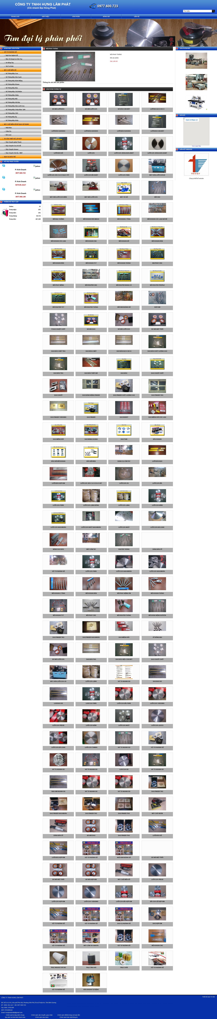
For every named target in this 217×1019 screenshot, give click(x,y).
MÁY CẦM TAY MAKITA (91, 945)
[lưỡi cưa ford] (58, 502)
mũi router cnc (91, 285)
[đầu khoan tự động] (91, 986)
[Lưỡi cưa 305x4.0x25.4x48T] (157, 149)
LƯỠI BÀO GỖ (157, 835)
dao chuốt (58, 395)
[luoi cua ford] (91, 700)
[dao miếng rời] (58, 436)
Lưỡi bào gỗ (58, 153)
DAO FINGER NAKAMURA (91, 637)
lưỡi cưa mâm (157, 505)
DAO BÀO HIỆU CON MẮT (124, 659)
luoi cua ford (91, 703)
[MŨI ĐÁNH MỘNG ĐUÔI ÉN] (157, 612)
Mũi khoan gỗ (124, 241)
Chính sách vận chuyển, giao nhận (42, 1015)
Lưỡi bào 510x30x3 (124, 131)
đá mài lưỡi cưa (124, 329)
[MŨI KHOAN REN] (91, 589)
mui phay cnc (157, 263)
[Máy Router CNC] (196, 69)
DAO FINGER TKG (58, 637)
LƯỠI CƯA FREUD (157, 879)
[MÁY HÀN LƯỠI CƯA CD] (58, 678)
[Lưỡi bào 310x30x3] (58, 124)
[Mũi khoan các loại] (58, 237)
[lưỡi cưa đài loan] (157, 520)
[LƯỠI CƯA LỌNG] (91, 678)
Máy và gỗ (124, 197)
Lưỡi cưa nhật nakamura (91, 527)
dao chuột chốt (157, 373)
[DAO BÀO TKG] (91, 652)
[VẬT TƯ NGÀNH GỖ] (91, 855)
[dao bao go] (157, 678)
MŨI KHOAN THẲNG (157, 593)
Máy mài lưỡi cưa (91, 197)
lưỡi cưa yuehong (157, 703)
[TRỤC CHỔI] (124, 965)
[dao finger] (91, 414)
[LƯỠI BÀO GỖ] (157, 832)
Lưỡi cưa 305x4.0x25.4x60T (124, 153)
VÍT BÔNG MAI (157, 637)
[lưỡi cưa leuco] (157, 722)
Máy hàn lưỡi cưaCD (157, 175)
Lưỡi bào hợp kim (58, 483)
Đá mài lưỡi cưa (91, 109)
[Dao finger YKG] (157, 392)
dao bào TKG (58, 373)
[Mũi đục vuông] (58, 216)
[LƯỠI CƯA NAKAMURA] (124, 567)
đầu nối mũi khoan (58, 461)
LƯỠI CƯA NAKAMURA (124, 571)
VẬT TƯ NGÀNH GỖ (91, 857)
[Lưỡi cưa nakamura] (58, 524)
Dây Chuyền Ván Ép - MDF (14, 153)
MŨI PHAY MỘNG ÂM (124, 593)
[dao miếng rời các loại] (157, 414)
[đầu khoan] (157, 436)
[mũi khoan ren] (157, 238)
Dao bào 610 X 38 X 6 (124, 351)
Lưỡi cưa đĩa (157, 483)
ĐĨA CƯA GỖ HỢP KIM (157, 901)
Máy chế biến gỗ (10, 70)
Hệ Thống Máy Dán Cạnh (13, 77)
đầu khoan (157, 439)
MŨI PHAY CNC (91, 615)
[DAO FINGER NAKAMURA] (91, 632)
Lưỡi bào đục (157, 461)
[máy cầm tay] (91, 542)
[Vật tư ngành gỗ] (157, 744)
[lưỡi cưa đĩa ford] (124, 700)
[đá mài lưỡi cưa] (124, 325)
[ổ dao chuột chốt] (58, 325)
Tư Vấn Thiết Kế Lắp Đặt (13, 139)
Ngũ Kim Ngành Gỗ (12, 55)
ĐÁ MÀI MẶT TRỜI (157, 857)
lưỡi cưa (91, 153)
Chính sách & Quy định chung (15, 1015)
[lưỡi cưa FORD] (91, 567)
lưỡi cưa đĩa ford (124, 703)
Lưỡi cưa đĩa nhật (91, 175)
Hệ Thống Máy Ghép (12, 95)
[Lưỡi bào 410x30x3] (91, 124)
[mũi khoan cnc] (157, 942)
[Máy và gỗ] (124, 194)
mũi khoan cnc (157, 945)
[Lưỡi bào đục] (157, 454)
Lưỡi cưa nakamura (58, 527)
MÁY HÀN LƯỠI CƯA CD (58, 681)
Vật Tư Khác (10, 66)
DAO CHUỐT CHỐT (157, 659)
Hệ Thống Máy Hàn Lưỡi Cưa (15, 106)
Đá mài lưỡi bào (58, 109)
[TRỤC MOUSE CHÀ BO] (58, 964)
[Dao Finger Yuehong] (58, 410)
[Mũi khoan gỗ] (124, 238)
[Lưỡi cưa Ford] (124, 171)
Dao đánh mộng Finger (91, 395)
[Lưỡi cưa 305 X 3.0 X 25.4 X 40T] (91, 476)
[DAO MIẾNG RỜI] (124, 630)
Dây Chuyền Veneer (12, 149)
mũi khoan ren (157, 241)
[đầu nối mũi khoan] (58, 458)
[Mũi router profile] (157, 282)
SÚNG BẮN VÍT (58, 835)
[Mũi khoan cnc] (91, 238)
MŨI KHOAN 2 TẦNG (58, 593)
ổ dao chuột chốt (58, 329)
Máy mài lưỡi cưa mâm (58, 197)
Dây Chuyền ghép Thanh (13, 142)
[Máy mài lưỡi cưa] (91, 190)
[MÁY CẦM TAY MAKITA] (91, 943)
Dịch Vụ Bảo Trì (9, 157)
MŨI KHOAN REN (91, 593)
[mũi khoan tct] (91, 260)
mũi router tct (58, 307)
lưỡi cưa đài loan (157, 527)
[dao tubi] (124, 436)
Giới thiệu (45, 16)
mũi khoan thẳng (124, 263)
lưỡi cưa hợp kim (58, 901)
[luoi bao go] (58, 700)
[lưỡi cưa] (91, 149)
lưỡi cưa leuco (157, 725)
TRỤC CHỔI (124, 967)
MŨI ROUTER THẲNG (124, 615)
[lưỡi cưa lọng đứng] (91, 502)
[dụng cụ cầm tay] (124, 454)
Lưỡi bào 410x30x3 (91, 131)
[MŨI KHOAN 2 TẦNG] (58, 589)
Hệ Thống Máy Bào (12, 88)
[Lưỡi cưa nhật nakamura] (91, 520)
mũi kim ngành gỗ (124, 307)
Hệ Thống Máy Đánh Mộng (14, 81)
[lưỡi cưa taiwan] (91, 744)
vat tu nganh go (124, 681)
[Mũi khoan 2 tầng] (124, 216)
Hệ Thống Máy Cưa (12, 73)
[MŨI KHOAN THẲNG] (157, 589)
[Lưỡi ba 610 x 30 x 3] (157, 102)
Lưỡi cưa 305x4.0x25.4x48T (157, 153)
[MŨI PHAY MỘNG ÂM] (124, 589)
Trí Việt (212, 997)
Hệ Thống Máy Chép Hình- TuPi (15, 109)
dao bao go (157, 681)
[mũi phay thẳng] (75, 81)
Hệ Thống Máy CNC (12, 113)
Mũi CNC (157, 197)
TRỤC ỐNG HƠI (91, 967)
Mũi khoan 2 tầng (124, 219)
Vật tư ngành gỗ (10, 52)
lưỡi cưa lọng (124, 505)
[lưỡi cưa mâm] (157, 502)
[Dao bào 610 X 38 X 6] (124, 344)
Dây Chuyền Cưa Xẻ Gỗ (13, 146)
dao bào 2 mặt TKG (58, 351)
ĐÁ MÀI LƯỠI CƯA (58, 659)
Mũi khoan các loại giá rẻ (157, 219)
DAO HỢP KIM (157, 923)
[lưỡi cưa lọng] (124, 502)
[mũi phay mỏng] (58, 282)
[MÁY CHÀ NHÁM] (157, 810)
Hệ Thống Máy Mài (11, 99)
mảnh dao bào (58, 549)
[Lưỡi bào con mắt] (157, 127)
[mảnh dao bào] (58, 546)
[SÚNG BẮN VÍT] (58, 832)
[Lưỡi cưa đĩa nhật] (91, 171)
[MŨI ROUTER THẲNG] (124, 612)
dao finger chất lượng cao (124, 395)
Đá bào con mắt (124, 109)
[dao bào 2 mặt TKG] (58, 344)
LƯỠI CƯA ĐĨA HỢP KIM (124, 901)
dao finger (91, 417)
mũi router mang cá (124, 285)
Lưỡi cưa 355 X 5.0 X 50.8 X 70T (58, 175)
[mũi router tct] (58, 304)
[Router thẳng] (124, 546)
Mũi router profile (157, 285)
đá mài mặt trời (157, 329)
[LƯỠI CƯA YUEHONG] (91, 898)
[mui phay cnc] (157, 260)
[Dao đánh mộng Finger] (91, 388)
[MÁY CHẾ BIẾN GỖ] (124, 876)
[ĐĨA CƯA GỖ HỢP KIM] (157, 898)
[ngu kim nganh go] (58, 788)
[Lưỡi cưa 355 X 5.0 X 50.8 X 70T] (58, 171)
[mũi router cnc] (91, 278)
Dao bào (124, 373)
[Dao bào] (124, 370)
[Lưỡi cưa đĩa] (157, 476)
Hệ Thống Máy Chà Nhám (14, 91)
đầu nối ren (91, 461)
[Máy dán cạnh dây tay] (196, 112)
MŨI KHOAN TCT (58, 615)
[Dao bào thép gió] (91, 366)
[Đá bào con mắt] (124, 105)
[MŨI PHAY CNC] (91, 612)
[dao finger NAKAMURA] (58, 810)
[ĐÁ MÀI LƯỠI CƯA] (58, 656)
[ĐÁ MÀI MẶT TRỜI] (58, 876)
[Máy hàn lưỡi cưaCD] (157, 172)
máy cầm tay (91, 549)
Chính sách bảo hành (41, 1017)
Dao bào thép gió (91, 373)
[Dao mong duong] (91, 436)
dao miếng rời (58, 439)
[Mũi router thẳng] (91, 304)
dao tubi (124, 439)
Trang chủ (15, 16)
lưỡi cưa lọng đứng (91, 505)
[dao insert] (124, 414)
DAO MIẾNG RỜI (124, 637)
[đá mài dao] (91, 326)
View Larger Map (196, 146)
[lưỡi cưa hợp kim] (58, 898)
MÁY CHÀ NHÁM (157, 813)
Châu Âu (8, 131)
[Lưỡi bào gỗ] (58, 149)
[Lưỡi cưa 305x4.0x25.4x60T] (124, 149)
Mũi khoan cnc (91, 241)
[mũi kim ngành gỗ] (124, 300)
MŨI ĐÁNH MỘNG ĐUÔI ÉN (157, 615)
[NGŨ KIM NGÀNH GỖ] (124, 855)
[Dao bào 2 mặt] (91, 344)
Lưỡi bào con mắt (157, 131)
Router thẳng (123, 549)
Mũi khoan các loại (58, 241)
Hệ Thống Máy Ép (11, 117)
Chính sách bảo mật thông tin (69, 1017)
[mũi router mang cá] (124, 282)
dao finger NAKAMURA (58, 813)
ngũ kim (157, 307)
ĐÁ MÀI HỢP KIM (91, 879)
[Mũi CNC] (157, 193)
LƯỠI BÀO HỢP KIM (58, 857)
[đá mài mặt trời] (157, 325)
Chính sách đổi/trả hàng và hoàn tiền (68, 1015)
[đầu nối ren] (91, 458)
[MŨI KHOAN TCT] (58, 612)
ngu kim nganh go (58, 791)
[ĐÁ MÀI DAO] (91, 832)
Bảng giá (106, 16)
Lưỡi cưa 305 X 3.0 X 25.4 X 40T (91, 483)
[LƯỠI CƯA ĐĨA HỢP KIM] (124, 898)
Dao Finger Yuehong (58, 417)
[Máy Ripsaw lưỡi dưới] (196, 89)
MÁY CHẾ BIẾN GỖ (124, 879)
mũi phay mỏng (58, 285)
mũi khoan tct (91, 263)
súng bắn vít (157, 549)
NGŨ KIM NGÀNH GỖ (124, 857)
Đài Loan (8, 135)
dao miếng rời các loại (157, 417)
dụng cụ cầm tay (124, 461)
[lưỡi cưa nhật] (124, 520)
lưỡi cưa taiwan (91, 747)
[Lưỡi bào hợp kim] (58, 480)
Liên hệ (136, 16)
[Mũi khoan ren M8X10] (91, 212)
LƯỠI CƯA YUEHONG (91, 901)
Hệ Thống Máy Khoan (12, 84)
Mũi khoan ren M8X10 (91, 219)
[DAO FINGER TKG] (58, 634)
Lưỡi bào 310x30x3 (58, 131)
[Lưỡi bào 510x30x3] (124, 124)
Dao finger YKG (157, 395)
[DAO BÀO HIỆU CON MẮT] (124, 656)
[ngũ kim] (157, 303)
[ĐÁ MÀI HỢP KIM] (91, 876)
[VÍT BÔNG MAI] (157, 630)
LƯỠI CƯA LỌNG (91, 681)
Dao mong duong (91, 439)
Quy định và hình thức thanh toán (15, 1017)
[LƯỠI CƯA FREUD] (157, 876)
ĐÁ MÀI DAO (91, 835)
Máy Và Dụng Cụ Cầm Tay (14, 59)
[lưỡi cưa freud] (58, 722)
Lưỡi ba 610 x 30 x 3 (157, 109)
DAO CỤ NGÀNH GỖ (124, 923)
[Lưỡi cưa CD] (124, 480)
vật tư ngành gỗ (58, 571)
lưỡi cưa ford (58, 505)
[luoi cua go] (124, 766)
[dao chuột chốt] (157, 370)
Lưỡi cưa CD (124, 483)
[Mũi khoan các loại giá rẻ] (157, 212)
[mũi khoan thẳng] (124, 260)
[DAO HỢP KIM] (157, 920)
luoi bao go (58, 703)
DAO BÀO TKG (91, 659)
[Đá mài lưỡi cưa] (91, 105)
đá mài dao (91, 329)
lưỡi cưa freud (58, 725)
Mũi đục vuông (58, 219)
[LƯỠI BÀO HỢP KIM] (58, 854)
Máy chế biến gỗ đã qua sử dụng (16, 124)
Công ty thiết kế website (196, 178)
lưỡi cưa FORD (91, 571)
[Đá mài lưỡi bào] (58, 105)
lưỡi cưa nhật (124, 527)
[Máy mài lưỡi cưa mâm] (58, 190)
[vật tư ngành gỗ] (58, 564)
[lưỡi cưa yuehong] (157, 700)
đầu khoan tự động (91, 989)
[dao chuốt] (58, 391)
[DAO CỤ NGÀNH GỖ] (124, 921)
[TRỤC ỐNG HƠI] (91, 965)
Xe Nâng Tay (10, 62)
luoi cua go (123, 769)
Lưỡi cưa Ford (124, 175)
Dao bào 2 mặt (91, 351)
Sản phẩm (76, 16)
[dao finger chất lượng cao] (124, 391)
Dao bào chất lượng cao (157, 351)
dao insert (124, 417)
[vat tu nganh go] (124, 678)
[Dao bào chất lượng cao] (157, 347)
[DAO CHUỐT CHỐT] (157, 656)
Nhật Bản (9, 127)
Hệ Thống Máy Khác (12, 120)
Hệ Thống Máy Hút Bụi (13, 102)
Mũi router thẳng (91, 307)
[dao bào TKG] (58, 369)
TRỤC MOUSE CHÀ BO (58, 967)
